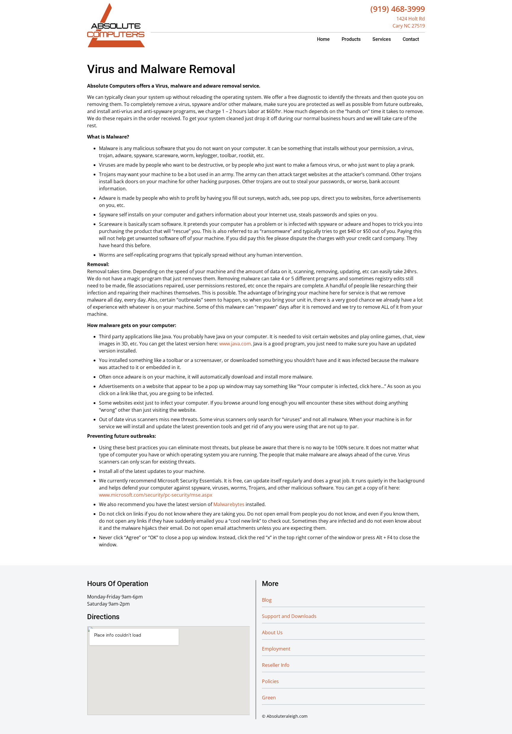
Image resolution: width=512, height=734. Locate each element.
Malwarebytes (228, 504)
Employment (276, 649)
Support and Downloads (289, 616)
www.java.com (235, 343)
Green (269, 697)
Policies (270, 681)
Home (323, 39)
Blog (267, 600)
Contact (411, 39)
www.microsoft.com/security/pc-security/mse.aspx (155, 495)
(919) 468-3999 (397, 8)
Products (351, 39)
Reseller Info (275, 665)
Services (381, 39)
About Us (272, 632)
